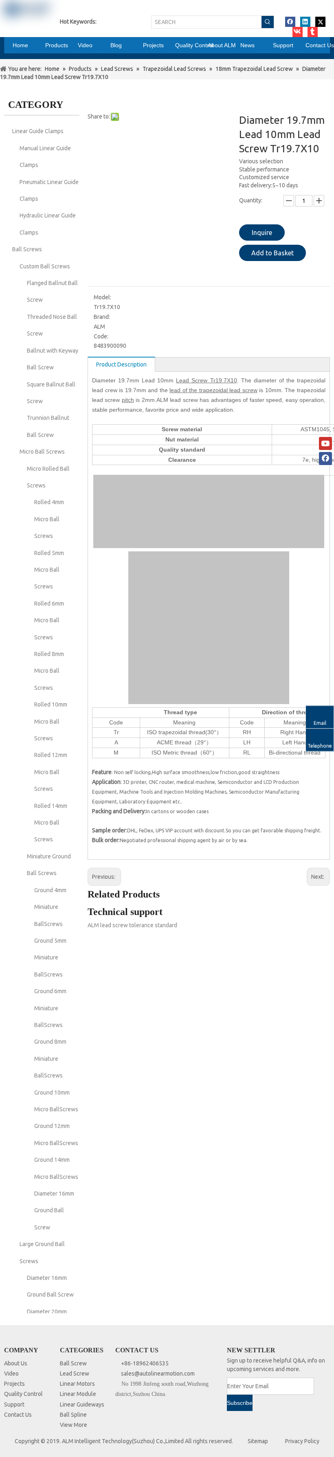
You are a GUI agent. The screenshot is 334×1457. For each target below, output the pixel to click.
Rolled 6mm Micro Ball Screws (49, 620)
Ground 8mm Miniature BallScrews (50, 1058)
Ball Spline (73, 1414)
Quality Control (23, 1394)
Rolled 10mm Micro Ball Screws (50, 721)
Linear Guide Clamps (38, 131)
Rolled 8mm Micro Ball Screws (49, 671)
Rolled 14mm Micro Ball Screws (50, 823)
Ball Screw (73, 1363)
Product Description (121, 364)
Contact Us (18, 1414)
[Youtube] (325, 443)
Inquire (262, 232)
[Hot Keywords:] (267, 22)
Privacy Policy (302, 1441)
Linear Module (78, 1394)
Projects (14, 1383)
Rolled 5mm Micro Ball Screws (49, 570)
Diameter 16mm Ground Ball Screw (54, 1210)
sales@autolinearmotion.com (158, 1373)
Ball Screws (27, 249)
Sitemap (258, 1441)
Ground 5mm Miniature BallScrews (50, 957)
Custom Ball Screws (45, 266)
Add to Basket (272, 253)
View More (73, 1425)
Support (14, 1404)
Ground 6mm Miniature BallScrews (50, 1008)
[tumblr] (313, 32)
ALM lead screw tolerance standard (132, 925)
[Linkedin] (305, 22)
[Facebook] (290, 22)
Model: (102, 297)
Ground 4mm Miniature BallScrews (50, 907)
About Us (15, 1363)
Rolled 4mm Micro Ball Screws (49, 519)
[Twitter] (320, 22)
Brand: (102, 317)
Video (11, 1373)
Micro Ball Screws (42, 451)
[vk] (297, 32)
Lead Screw (74, 1373)
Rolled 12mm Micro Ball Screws (50, 772)
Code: (101, 336)
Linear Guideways (82, 1404)
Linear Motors (77, 1383)
